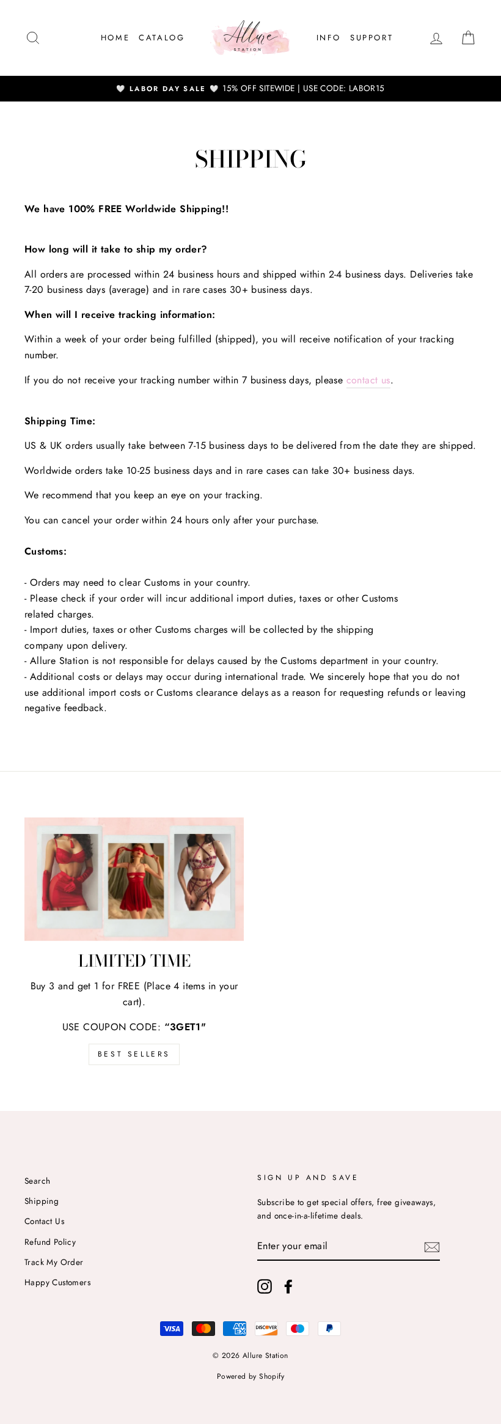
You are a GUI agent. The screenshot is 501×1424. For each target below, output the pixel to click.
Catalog (162, 37)
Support (371, 37)
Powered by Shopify (250, 1376)
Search (37, 1181)
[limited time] (134, 879)
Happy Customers (57, 1282)
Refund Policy (50, 1242)
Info (328, 37)
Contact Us (44, 1221)
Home (115, 37)
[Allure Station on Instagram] (264, 1286)
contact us (368, 380)
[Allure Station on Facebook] (288, 1286)
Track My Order (54, 1262)
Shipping (41, 1201)
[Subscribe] (432, 1246)
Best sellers (134, 1054)
